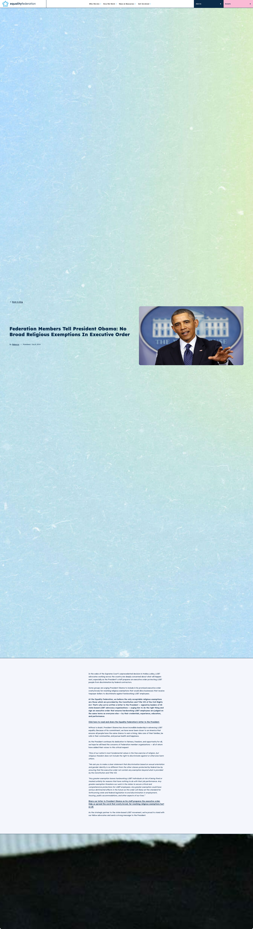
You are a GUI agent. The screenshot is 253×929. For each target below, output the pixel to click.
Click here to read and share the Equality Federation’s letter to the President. (124, 722)
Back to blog (17, 302)
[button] (95, 4)
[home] (23, 4)
